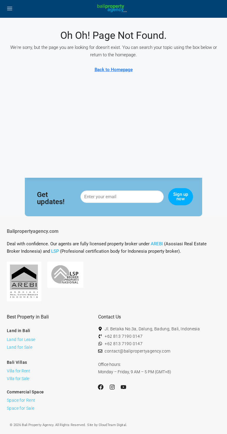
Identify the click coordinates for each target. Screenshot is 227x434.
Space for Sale (21, 408)
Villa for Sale (18, 378)
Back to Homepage (114, 69)
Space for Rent (21, 400)
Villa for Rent (18, 371)
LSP (55, 251)
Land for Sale (19, 347)
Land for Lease (21, 339)
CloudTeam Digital (112, 425)
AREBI (157, 243)
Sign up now (180, 196)
